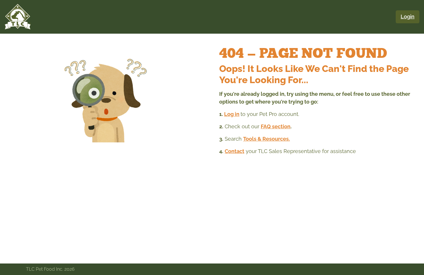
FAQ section (275, 126)
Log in (231, 114)
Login (407, 17)
